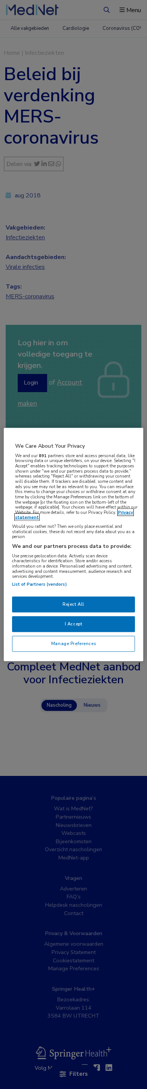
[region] (74, 544)
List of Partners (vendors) (39, 584)
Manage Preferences (73, 643)
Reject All (73, 604)
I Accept (74, 624)
